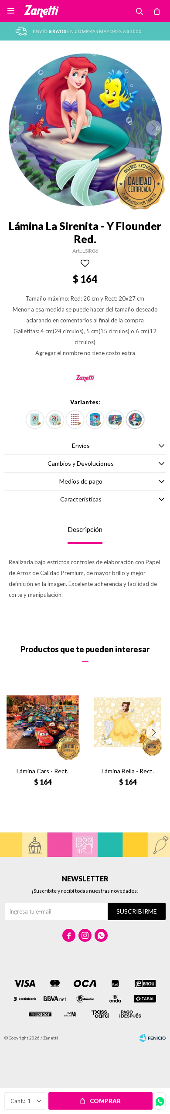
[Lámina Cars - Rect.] (42, 722)
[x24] (75, 419)
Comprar (105, 1100)
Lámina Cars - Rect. (42, 771)
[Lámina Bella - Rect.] (127, 722)
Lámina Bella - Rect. (128, 771)
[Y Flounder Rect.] (115, 419)
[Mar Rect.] (95, 419)
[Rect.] (35, 419)
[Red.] (55, 419)
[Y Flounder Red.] (135, 419)
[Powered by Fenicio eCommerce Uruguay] (152, 1037)
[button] (153, 732)
